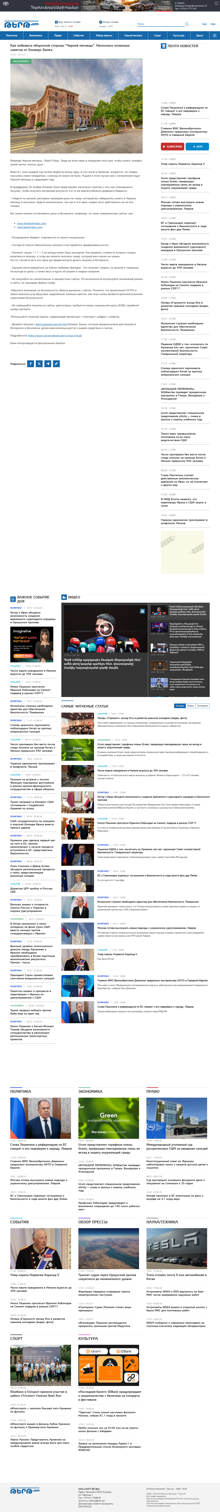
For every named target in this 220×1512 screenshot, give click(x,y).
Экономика (21, 61)
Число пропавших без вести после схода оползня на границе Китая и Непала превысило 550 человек (183, 457)
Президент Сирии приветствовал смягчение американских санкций (32, 976)
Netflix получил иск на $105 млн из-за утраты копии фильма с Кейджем (108, 1429)
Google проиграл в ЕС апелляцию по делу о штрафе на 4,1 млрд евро (174, 1197)
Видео (74, 597)
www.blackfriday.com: (30, 227)
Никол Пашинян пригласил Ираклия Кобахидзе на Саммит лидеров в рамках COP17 (184, 285)
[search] (187, 24)
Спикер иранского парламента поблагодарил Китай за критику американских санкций (181, 371)
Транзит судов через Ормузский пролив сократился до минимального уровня (107, 1277)
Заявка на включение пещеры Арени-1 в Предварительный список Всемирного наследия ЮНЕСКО (109, 1446)
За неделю (202, 706)
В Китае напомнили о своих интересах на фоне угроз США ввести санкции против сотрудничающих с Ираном (30, 928)
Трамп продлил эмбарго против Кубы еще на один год (30, 1012)
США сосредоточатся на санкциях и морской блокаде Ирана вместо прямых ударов (32, 824)
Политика (16, 608)
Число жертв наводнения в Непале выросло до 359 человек (183, 266)
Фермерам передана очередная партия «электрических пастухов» (104, 1293)
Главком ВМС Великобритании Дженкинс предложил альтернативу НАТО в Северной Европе (184, 131)
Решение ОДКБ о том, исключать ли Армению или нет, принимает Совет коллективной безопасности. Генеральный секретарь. (184, 348)
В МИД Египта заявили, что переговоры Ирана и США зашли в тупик (183, 502)
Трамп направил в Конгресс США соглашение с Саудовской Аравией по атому (32, 805)
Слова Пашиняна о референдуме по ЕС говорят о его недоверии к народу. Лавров (184, 111)
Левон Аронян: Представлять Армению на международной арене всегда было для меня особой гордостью (39, 1443)
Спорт (16, 1339)
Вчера (191, 706)
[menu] (214, 35)
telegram (47, 363)
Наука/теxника (162, 1222)
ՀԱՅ (204, 24)
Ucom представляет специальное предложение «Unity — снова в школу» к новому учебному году (182, 416)
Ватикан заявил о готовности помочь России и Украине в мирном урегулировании (29, 907)
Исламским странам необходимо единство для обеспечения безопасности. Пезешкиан (182, 326)
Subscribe (174, 146)
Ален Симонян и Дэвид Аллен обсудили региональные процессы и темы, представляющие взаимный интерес (32, 870)
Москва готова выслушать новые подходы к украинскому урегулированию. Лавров (182, 205)
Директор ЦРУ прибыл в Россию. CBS (31, 890)
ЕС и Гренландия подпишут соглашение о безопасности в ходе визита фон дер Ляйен (183, 226)
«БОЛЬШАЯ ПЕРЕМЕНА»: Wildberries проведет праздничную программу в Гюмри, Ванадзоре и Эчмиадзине (183, 393)
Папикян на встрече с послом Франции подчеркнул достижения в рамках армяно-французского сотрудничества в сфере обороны (32, 784)
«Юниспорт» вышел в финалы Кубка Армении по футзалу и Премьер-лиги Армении (40, 1425)
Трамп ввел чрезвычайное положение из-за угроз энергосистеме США (178, 437)
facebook (30, 363)
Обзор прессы (92, 1222)
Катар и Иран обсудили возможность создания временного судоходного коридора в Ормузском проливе (185, 247)
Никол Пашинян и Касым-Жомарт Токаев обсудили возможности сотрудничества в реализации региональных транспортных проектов (32, 1033)
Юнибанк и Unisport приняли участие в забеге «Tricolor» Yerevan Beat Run (38, 1393)
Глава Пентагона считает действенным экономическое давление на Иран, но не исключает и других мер (184, 480)
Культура (88, 1339)
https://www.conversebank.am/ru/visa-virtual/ (55, 335)
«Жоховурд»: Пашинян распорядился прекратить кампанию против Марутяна (104, 1324)
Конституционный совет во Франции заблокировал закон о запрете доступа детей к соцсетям (177, 1164)
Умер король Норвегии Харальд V (183, 163)
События (15, 666)
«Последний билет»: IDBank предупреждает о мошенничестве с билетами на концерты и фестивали (109, 1395)
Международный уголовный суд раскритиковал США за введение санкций (177, 1146)
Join (199, 146)
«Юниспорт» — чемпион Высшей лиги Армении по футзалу (40, 1410)
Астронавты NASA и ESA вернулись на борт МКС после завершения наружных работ (175, 1293)
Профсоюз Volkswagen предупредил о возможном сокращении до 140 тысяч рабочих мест (109, 1206)
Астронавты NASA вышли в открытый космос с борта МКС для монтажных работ (176, 1309)
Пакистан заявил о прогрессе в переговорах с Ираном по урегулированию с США (30, 994)
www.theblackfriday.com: (32, 223)
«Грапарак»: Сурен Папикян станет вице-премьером (105, 1309)
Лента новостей (183, 46)
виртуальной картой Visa (51, 324)
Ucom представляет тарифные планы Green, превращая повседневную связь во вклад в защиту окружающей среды (181, 182)
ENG (213, 24)
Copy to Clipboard (56, 363)
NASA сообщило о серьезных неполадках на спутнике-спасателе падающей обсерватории (175, 1324)
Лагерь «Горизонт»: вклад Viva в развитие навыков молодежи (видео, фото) (185, 306)
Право (153, 1091)
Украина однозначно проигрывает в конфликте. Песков (184, 521)
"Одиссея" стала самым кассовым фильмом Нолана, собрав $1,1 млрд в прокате (106, 1414)
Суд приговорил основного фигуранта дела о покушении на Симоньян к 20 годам (175, 1181)
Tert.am (21, 24)
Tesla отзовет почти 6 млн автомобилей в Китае (176, 1277)
